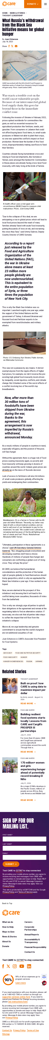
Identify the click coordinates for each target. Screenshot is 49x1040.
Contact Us (29, 952)
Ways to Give (8, 932)
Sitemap (6, 1034)
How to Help (8, 927)
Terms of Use (33, 1030)
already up (7, 470)
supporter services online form (16, 997)
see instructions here (18, 1002)
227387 (19, 870)
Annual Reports (31, 934)
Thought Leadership (12, 16)
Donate (5, 946)
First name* (8, 835)
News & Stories (17, 13)
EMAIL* (5, 853)
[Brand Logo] (9, 4)
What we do (7, 922)
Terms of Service (25, 892)
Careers (28, 922)
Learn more (20, 983)
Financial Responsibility (35, 947)
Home (5, 13)
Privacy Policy (8, 886)
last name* (7, 844)
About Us (6, 941)
